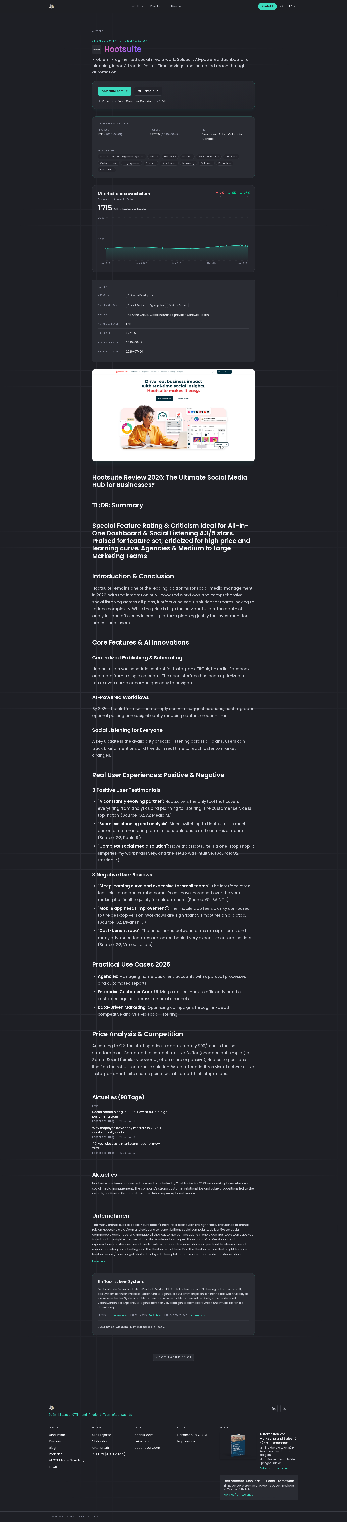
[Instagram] (294, 1408)
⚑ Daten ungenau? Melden (173, 1357)
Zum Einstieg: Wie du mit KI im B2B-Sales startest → (131, 1327)
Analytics (231, 156)
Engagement (132, 163)
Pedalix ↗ (145, 1315)
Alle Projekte (101, 1435)
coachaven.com (147, 1447)
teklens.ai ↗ (184, 1315)
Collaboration (108, 163)
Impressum (186, 1441)
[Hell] (281, 6)
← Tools (98, 31)
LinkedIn (150, 91)
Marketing (188, 163)
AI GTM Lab (100, 1447)
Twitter (154, 156)
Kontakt (267, 6)
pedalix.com (143, 1435)
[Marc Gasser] (52, 6)
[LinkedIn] (274, 1408)
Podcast (55, 1454)
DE (290, 6)
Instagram (106, 169)
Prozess (55, 1441)
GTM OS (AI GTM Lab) (108, 1454)
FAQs (53, 1466)
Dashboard (169, 163)
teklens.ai (141, 1441)
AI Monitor (99, 1441)
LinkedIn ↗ (99, 1261)
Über (174, 6)
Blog (52, 1447)
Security (151, 163)
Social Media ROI (208, 156)
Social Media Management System (122, 156)
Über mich (57, 1435)
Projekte (155, 6)
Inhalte (136, 6)
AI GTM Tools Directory (66, 1460)
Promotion (224, 163)
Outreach (206, 163)
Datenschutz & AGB (192, 1435)
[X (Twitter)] (284, 1408)
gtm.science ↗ (112, 1315)
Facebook (170, 156)
